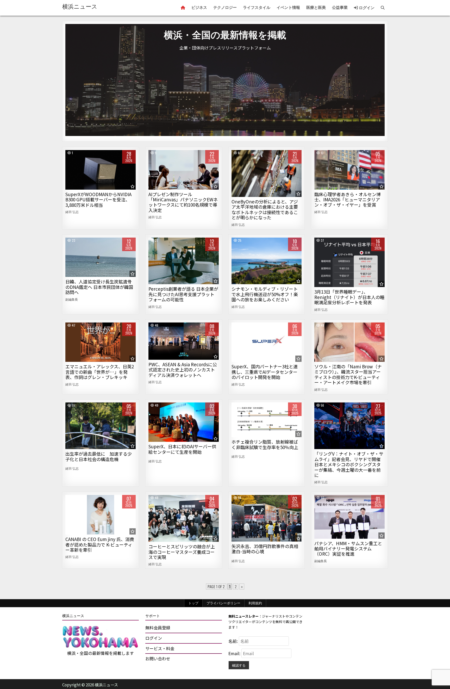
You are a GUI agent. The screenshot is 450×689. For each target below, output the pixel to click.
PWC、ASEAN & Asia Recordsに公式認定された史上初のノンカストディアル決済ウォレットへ (182, 369)
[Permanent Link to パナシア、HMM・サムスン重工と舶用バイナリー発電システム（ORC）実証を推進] (349, 516)
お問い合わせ (157, 658)
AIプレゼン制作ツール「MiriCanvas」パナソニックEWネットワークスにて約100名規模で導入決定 (183, 202)
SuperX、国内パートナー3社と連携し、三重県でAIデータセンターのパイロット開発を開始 (265, 371)
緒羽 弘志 (72, 211)
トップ (193, 603)
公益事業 (340, 7)
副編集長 (71, 299)
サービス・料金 (159, 648)
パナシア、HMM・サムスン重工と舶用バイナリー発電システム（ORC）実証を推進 (348, 548)
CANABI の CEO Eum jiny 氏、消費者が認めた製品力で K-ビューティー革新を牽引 (99, 544)
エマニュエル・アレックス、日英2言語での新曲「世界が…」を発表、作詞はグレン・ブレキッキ (99, 371)
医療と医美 (316, 7)
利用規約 (255, 603)
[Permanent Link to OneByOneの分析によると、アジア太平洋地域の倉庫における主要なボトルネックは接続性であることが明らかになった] (267, 173)
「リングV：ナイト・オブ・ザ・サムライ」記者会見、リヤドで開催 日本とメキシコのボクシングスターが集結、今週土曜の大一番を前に (348, 464)
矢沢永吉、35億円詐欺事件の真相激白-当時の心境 (265, 549)
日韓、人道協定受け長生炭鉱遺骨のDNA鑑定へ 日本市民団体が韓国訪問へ (99, 286)
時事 (100, 255)
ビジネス (199, 7)
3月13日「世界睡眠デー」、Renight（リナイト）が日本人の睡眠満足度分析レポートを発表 (349, 297)
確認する (239, 665)
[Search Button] (383, 8)
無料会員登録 (157, 627)
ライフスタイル (256, 7)
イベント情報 (288, 7)
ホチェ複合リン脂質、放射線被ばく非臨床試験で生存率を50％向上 (265, 444)
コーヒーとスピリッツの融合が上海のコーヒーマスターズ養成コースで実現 (181, 551)
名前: (233, 641)
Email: (234, 653)
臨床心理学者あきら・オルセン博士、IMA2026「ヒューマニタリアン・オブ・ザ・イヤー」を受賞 (347, 199)
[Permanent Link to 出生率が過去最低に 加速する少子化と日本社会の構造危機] (100, 425)
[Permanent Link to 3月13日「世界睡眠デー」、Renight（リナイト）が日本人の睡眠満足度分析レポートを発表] (349, 262)
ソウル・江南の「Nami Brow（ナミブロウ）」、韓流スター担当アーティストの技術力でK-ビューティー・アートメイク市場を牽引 (348, 374)
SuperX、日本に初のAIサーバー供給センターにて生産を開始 (182, 449)
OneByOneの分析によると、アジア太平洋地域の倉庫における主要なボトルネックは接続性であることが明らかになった (265, 209)
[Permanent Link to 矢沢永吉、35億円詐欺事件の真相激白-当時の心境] (267, 518)
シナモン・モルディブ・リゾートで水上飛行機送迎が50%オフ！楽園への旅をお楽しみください (265, 294)
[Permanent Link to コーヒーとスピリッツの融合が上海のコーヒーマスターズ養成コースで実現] (183, 518)
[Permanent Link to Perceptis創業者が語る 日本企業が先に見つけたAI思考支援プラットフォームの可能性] (183, 261)
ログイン (366, 7)
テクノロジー (225, 7)
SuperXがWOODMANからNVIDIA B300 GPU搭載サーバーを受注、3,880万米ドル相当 (98, 199)
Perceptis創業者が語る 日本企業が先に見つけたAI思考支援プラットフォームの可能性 (183, 294)
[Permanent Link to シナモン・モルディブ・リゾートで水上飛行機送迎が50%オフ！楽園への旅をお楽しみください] (267, 261)
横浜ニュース (79, 6)
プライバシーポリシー (223, 603)
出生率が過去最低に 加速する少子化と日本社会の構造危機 (98, 456)
